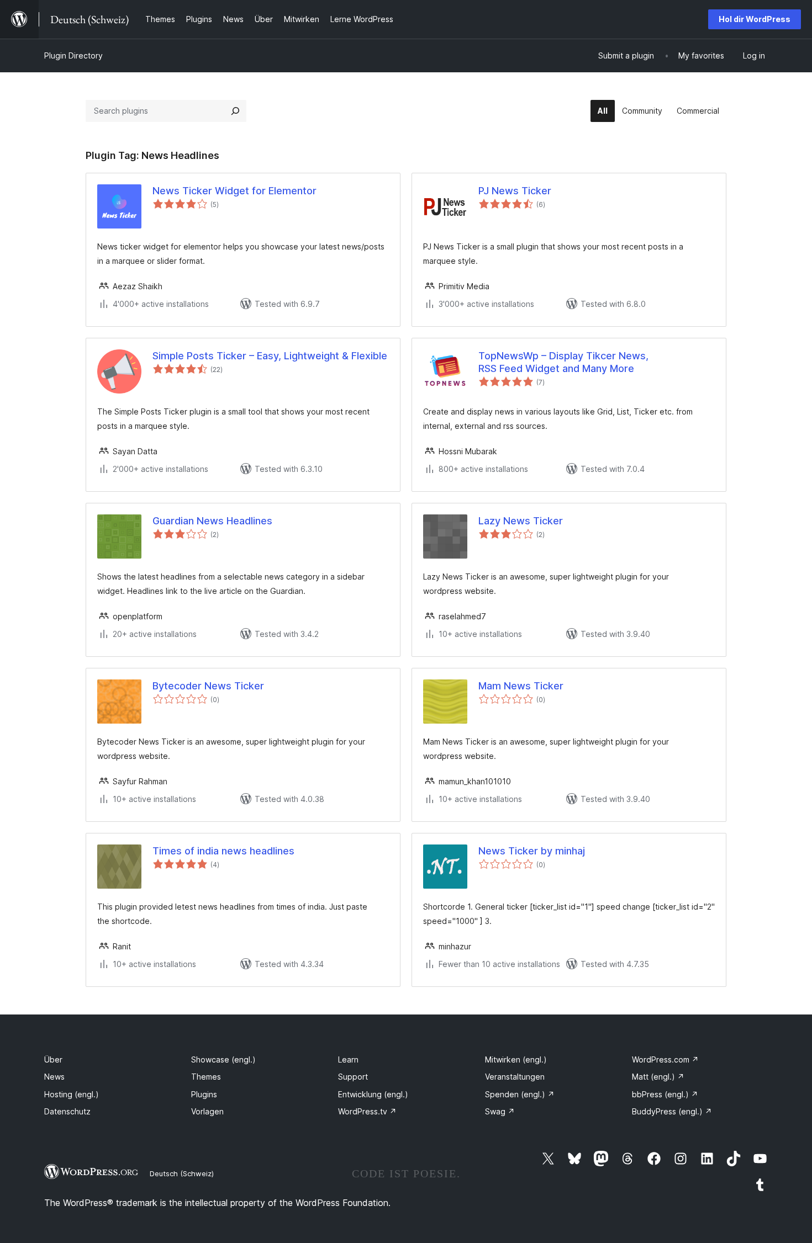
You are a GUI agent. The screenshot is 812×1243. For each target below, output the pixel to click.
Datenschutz (67, 1111)
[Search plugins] (235, 111)
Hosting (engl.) (71, 1094)
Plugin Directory (73, 55)
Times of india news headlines (223, 851)
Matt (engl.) (658, 1076)
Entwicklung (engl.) (373, 1094)
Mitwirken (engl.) (516, 1059)
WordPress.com (665, 1059)
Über (53, 1059)
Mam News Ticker (520, 686)
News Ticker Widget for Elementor (234, 190)
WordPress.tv (367, 1111)
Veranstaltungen (515, 1076)
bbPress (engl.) (665, 1094)
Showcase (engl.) (223, 1059)
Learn (348, 1059)
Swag (500, 1111)
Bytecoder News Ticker (208, 686)
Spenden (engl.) (520, 1094)
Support (353, 1076)
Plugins (204, 1094)
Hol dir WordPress (754, 19)
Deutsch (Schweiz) (182, 1173)
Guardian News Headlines (212, 521)
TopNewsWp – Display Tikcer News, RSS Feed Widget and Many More (563, 362)
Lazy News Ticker (520, 521)
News (54, 1076)
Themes (206, 1076)
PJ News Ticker (514, 190)
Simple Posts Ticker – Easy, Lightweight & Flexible (269, 356)
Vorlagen (207, 1111)
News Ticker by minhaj (531, 851)
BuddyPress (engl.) (672, 1111)
